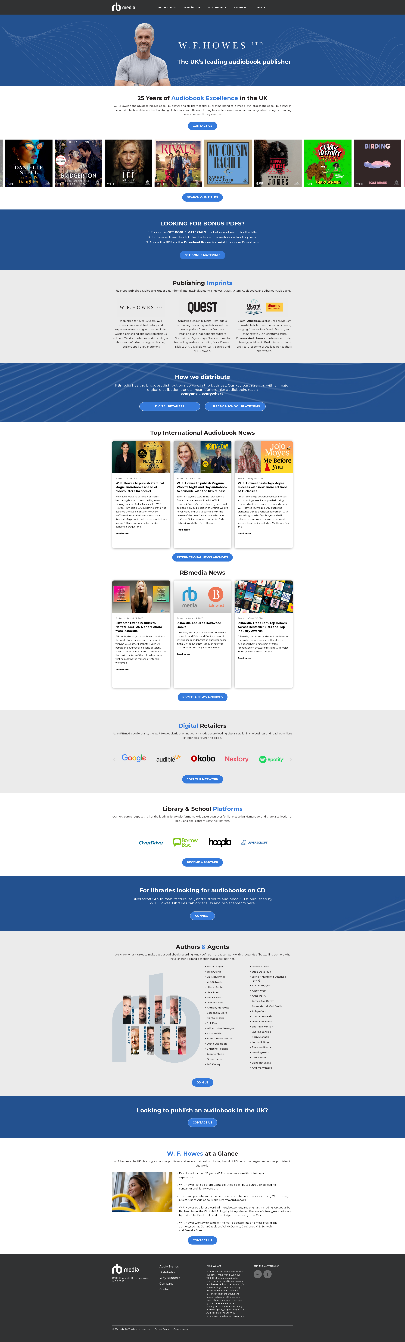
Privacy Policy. (162, 1329)
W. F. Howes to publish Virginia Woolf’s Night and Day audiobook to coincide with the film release (202, 487)
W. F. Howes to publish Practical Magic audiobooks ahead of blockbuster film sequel (139, 487)
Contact (260, 7)
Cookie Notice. (181, 1329)
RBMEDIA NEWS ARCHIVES (202, 697)
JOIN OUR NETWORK (202, 779)
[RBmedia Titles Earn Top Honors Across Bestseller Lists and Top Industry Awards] (264, 596)
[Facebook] (267, 1274)
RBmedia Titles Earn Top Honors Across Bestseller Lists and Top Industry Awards (262, 627)
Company (240, 7)
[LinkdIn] (258, 1274)
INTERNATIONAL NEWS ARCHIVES (202, 557)
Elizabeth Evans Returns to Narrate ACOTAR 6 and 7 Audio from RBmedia (138, 627)
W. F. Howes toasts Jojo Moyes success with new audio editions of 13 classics (262, 487)
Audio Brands (167, 7)
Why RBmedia (217, 7)
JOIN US (203, 1082)
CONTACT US (202, 126)
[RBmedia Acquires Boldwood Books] (203, 596)
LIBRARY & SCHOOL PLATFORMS (235, 406)
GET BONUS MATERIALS (202, 255)
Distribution (192, 7)
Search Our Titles (202, 197)
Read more (122, 533)
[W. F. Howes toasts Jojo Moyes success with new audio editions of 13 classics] (264, 457)
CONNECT (202, 916)
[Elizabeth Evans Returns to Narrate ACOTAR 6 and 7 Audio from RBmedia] (141, 596)
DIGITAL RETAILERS (169, 406)
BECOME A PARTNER (202, 862)
